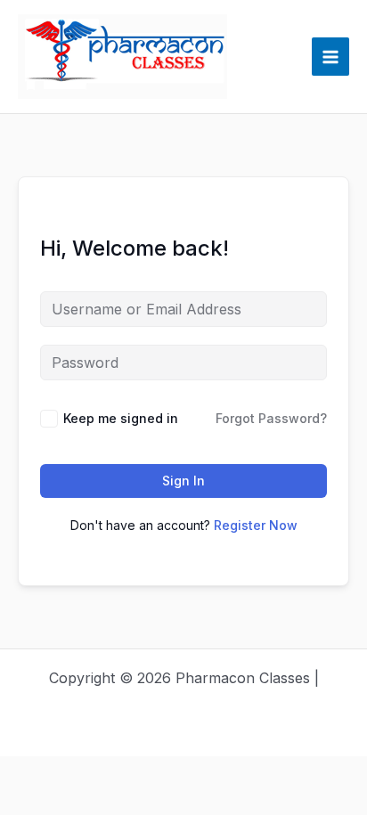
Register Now (256, 525)
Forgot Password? (271, 418)
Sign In (183, 480)
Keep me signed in (120, 418)
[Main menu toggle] (330, 56)
